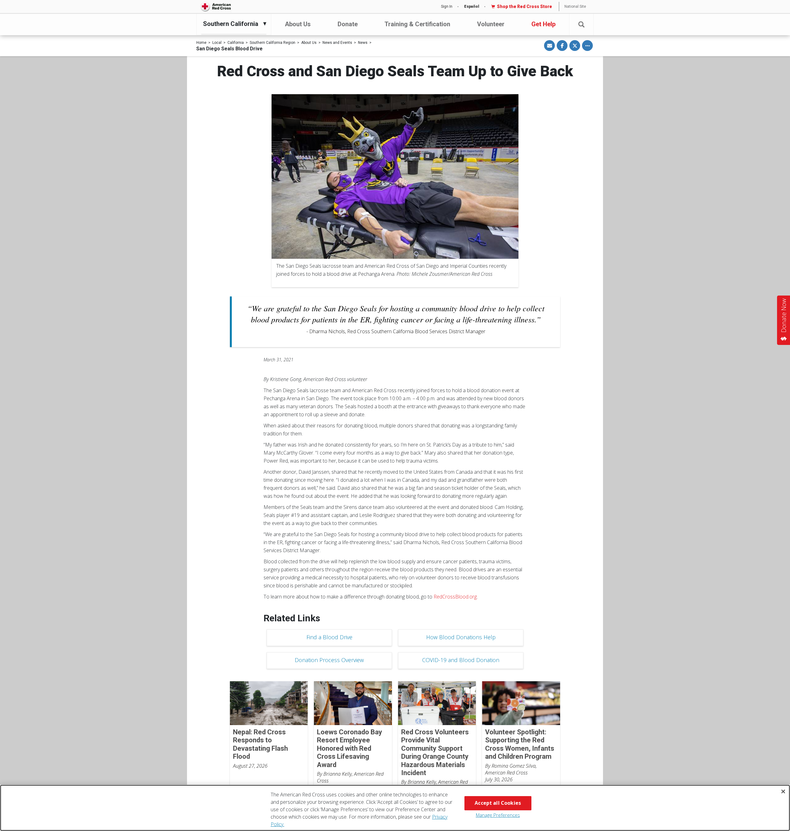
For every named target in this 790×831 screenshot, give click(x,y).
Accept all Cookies (498, 803)
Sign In (446, 6)
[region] (395, 808)
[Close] (783, 791)
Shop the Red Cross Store (524, 6)
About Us (298, 24)
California (235, 42)
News (363, 42)
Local (217, 42)
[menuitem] (232, 23)
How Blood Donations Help (461, 637)
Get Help (543, 24)
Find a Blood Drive (329, 637)
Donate (348, 24)
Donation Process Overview (329, 660)
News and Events (337, 42)
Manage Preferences (498, 815)
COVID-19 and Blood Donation (460, 660)
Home (201, 42)
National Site (575, 6)
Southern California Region (272, 42)
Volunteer (491, 24)
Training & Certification (417, 24)
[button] (581, 24)
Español (471, 6)
